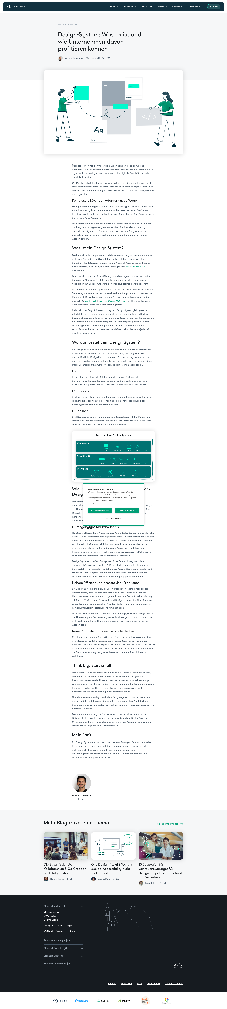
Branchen (162, 6)
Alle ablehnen (127, 511)
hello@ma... (58, 925)
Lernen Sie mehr (93, 504)
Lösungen (113, 6)
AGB (139, 983)
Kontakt (112, 983)
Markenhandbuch (135, 266)
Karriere (176, 6)
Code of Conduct (174, 983)
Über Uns (193, 6)
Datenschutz (153, 983)
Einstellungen (113, 518)
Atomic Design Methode (112, 300)
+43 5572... (59, 931)
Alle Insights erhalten (168, 823)
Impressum (126, 983)
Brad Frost (90, 300)
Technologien (129, 6)
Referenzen (146, 6)
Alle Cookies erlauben (100, 510)
